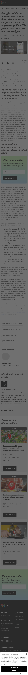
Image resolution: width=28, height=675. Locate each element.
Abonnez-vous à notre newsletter (12, 669)
